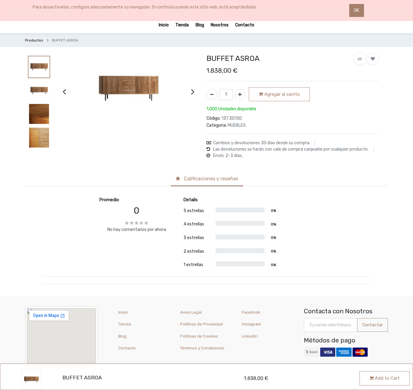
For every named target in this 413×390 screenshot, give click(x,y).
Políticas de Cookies (199, 336)
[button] (360, 59)
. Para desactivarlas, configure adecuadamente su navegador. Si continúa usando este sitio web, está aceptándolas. (144, 7)
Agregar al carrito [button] (281, 94)
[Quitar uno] (212, 94)
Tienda (124, 324)
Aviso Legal (191, 312)
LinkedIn (250, 336)
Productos (34, 40)
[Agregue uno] (240, 94)
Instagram (251, 324)
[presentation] (64, 91)
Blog (122, 336)
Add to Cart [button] (387, 378)
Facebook (251, 312)
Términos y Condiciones (202, 348)
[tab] (207, 179)
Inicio (123, 312)
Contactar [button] (372, 325)
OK (356, 10)
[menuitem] (163, 24)
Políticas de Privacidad (201, 324)
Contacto (127, 348)
